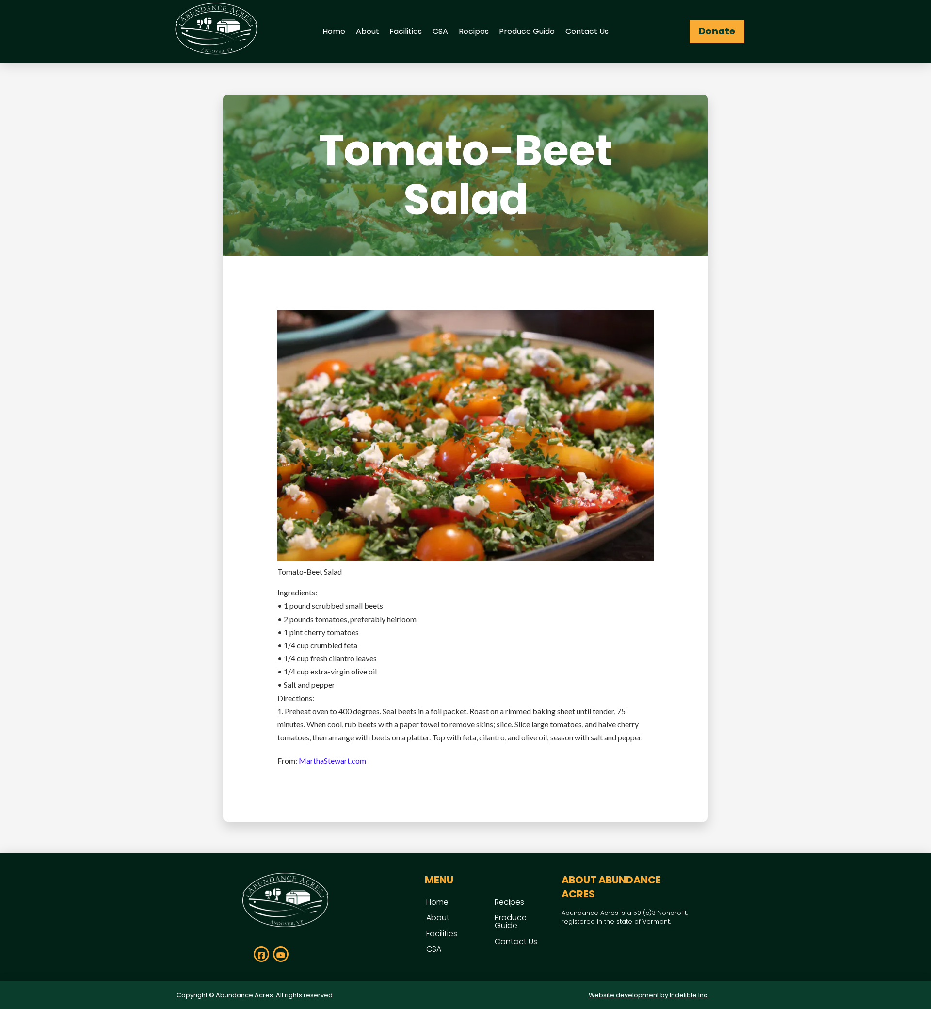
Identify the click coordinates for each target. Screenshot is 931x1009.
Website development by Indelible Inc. (649, 995)
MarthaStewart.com (332, 760)
